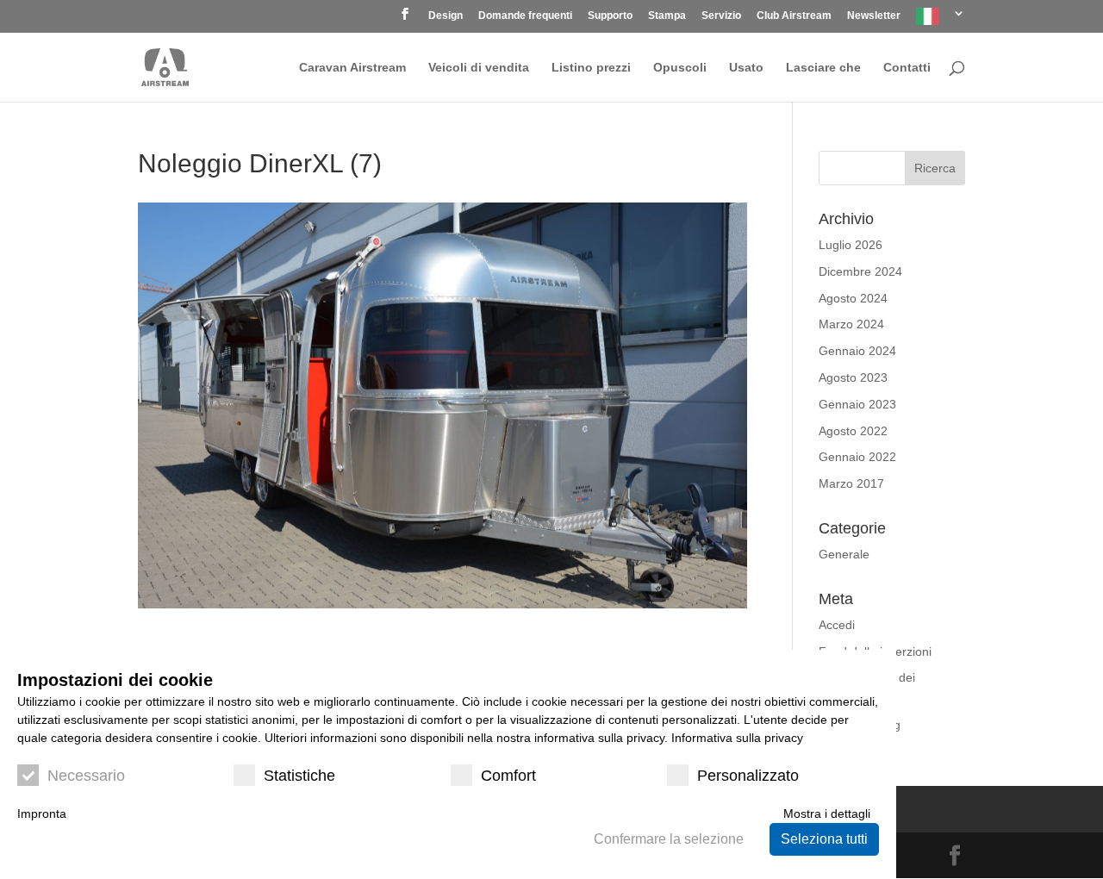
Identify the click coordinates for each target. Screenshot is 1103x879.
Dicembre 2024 (860, 271)
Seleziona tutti (824, 839)
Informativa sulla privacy (737, 738)
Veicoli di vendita (478, 67)
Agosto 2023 (853, 377)
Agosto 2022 (853, 431)
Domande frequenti (525, 16)
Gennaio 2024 (857, 351)
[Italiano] (940, 20)
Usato (746, 67)
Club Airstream (794, 16)
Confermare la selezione (669, 839)
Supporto (610, 16)
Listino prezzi (591, 67)
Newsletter (873, 16)
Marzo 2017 (851, 483)
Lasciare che (823, 67)
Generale (844, 554)
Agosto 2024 (853, 298)
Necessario (86, 775)
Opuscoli (680, 67)
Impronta (41, 813)
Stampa (667, 16)
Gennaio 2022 (857, 457)
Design (445, 16)
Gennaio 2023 (857, 404)
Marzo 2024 (851, 324)
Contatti (907, 67)
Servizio (721, 16)
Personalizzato (748, 775)
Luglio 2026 (850, 245)
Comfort (508, 775)
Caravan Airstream (352, 67)
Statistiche (299, 775)
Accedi (837, 625)
